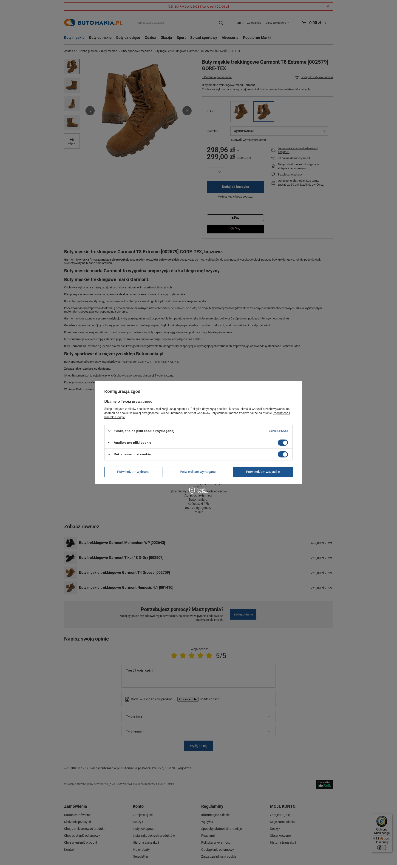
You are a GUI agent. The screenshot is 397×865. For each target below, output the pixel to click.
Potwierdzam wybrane (133, 472)
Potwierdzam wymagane (198, 472)
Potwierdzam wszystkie (263, 472)
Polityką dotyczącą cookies (208, 408)
